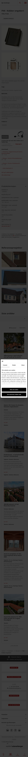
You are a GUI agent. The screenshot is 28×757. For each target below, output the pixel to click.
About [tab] (23, 365)
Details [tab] (14, 365)
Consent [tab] (5, 365)
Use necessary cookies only (14, 394)
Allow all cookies (14, 389)
